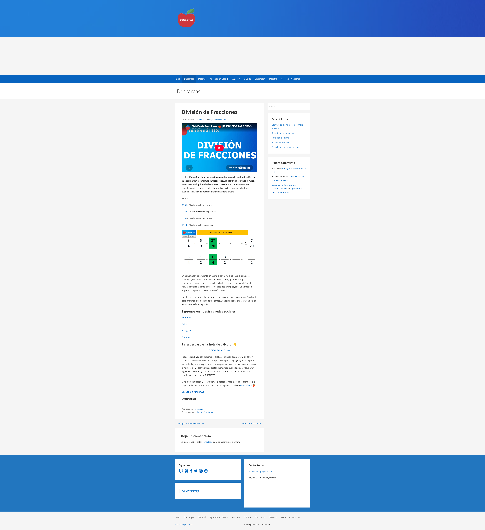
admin (201, 119)
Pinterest (186, 337)
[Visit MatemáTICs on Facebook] (191, 471)
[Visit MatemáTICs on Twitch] (181, 471)
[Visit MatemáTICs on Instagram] (201, 471)
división (200, 412)
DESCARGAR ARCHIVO (219, 350)
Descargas (189, 78)
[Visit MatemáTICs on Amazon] (187, 471)
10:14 (184, 225)
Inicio (177, 78)
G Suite (247, 78)
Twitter (185, 324)
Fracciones (198, 409)
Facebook (186, 317)
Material (202, 78)
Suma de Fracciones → (253, 423)
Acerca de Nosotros (290, 78)
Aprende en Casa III (219, 78)
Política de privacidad (184, 524)
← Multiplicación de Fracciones (189, 423)
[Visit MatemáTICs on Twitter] (196, 471)
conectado (207, 442)
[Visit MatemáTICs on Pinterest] (206, 471)
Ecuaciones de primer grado (285, 147)
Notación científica (280, 137)
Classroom (260, 78)
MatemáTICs (246, 385)
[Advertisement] (242, 55)
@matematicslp (190, 491)
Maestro (273, 78)
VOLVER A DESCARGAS (193, 392)
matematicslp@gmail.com (260, 471)
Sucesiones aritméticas (283, 133)
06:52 (184, 218)
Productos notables (281, 142)
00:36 (184, 205)
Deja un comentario (217, 119)
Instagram (186, 330)
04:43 (184, 211)
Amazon (236, 78)
